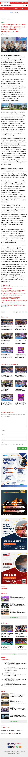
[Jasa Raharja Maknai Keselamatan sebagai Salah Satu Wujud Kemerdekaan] (5, 612)
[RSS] (20, 747)
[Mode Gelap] (23, 5)
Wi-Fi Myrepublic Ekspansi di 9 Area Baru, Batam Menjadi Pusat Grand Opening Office (18, 709)
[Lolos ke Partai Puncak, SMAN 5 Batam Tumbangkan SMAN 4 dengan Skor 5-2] (21, 336)
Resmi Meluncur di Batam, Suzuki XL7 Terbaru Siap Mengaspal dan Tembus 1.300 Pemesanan (13, 294)
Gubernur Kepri (17, 733)
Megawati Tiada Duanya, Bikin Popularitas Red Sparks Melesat (21, 635)
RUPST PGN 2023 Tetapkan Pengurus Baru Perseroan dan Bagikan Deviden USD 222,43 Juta (18, 702)
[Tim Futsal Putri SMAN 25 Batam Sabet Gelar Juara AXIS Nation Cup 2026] (7, 322)
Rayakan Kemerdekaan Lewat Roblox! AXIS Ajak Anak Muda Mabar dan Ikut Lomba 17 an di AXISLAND (17, 598)
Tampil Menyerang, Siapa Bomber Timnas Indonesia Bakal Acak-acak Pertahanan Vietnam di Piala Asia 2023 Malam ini (20, 648)
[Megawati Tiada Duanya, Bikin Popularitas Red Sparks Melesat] (21, 628)
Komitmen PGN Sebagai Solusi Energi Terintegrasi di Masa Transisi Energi (17, 695)
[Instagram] (14, 747)
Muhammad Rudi (6, 733)
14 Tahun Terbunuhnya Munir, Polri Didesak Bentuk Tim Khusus (15, 685)
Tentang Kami (6, 751)
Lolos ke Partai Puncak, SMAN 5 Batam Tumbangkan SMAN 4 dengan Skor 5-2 (10, 298)
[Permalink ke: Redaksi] (2, 34)
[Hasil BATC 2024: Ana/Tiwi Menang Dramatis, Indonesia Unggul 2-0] (7, 641)
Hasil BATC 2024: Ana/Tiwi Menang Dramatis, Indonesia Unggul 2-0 (6, 648)
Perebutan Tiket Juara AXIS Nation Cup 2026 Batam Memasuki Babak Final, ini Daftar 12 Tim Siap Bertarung (13, 305)
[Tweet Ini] (17, 312)
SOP (18, 751)
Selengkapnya (13, 617)
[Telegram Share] (23, 312)
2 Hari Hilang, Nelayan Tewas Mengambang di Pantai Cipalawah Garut (15, 680)
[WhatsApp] (17, 747)
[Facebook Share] (14, 312)
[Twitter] (11, 747)
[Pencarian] (26, 5)
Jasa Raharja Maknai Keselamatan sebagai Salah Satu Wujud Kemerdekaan (18, 611)
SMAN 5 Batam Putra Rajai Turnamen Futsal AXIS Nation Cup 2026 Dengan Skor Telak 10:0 (13, 291)
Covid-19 (20, 730)
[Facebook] (8, 747)
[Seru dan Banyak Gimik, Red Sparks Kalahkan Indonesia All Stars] (7, 628)
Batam (2, 22)
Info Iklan (23, 751)
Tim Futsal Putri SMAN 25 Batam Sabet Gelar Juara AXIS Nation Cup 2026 (14, 287)
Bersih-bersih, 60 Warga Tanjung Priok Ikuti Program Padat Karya (15, 674)
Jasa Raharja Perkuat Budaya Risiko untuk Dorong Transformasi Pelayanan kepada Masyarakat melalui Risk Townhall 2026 (18, 605)
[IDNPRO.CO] (8, 5)
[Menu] (2, 5)
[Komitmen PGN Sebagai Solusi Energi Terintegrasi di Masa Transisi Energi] (5, 696)
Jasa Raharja (12, 730)
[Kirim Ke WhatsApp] (26, 312)
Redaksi (5, 34)
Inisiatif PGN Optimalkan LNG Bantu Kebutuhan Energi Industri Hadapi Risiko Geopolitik (18, 716)
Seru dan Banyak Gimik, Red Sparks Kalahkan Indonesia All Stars (7, 635)
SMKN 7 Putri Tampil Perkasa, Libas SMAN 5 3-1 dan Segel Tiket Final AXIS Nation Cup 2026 (14, 301)
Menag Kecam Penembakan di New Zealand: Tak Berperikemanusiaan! (15, 669)
